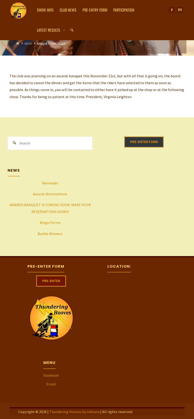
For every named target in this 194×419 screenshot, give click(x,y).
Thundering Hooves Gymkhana (74, 411)
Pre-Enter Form (144, 142)
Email (51, 384)
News (28, 44)
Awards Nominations (50, 194)
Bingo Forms (50, 222)
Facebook (51, 375)
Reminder (50, 183)
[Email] (179, 10)
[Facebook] (171, 10)
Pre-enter (51, 281)
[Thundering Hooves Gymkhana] (18, 10)
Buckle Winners (50, 233)
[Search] (72, 30)
